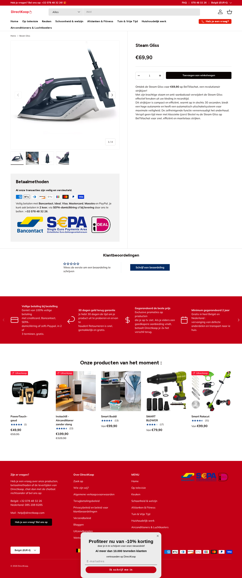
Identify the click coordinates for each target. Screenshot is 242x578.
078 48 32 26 (199, 2)
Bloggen (78, 524)
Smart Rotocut (200, 416)
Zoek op (78, 481)
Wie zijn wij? (81, 487)
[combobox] (124, 11)
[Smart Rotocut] (211, 391)
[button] (229, 11)
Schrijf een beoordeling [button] (150, 267)
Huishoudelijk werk (154, 21)
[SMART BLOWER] (166, 391)
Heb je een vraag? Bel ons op (31, 522)
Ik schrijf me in (121, 569)
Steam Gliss (24, 36)
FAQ (184, 2)
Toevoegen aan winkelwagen (199, 75)
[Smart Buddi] (121, 391)
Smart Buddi (109, 416)
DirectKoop (23, 566)
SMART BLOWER (152, 418)
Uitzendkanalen (83, 531)
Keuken (46, 21)
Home (14, 21)
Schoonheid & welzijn (69, 21)
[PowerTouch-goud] (31, 391)
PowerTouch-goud (19, 418)
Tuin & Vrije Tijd (127, 21)
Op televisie (30, 21)
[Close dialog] (158, 536)
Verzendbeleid (82, 518)
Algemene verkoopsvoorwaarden (93, 494)
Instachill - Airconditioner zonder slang (64, 420)
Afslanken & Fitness (100, 21)
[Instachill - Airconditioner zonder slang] (76, 391)
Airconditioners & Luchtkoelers (31, 27)
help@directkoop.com (31, 512)
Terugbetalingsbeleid (86, 501)
